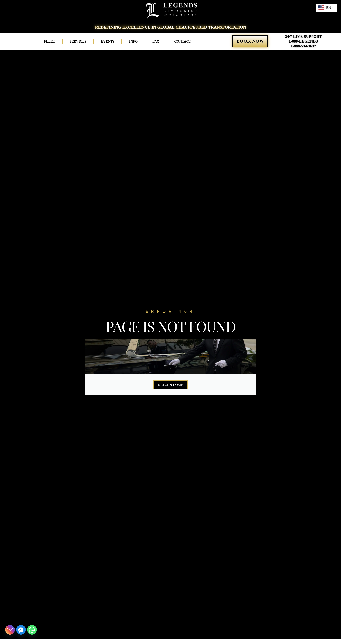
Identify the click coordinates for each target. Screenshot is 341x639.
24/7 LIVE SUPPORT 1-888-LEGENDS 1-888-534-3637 (303, 41)
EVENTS (107, 41)
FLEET (49, 41)
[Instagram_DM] (10, 630)
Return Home (170, 385)
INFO (133, 41)
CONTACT (182, 41)
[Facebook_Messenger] (21, 630)
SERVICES (78, 41)
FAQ (155, 41)
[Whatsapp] (32, 630)
